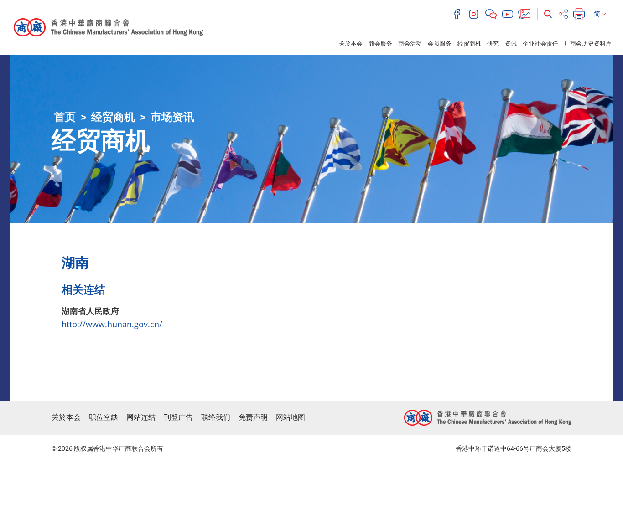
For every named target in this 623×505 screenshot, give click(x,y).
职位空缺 (103, 417)
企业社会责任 (540, 43)
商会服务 (380, 43)
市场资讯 (172, 117)
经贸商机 (469, 43)
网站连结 (141, 417)
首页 (65, 117)
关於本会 (351, 43)
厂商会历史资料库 (588, 43)
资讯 (511, 43)
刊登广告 (178, 417)
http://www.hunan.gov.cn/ (112, 324)
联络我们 (215, 417)
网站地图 (290, 417)
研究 (493, 43)
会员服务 (440, 43)
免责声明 (253, 417)
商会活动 (410, 43)
